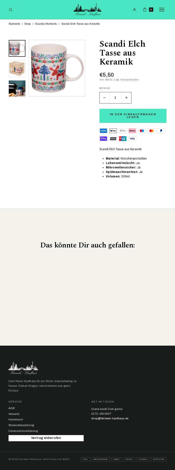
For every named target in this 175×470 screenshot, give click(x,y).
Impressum (16, 419)
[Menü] (162, 9)
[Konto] (134, 9)
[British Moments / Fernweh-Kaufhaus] (87, 9)
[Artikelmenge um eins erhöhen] (126, 97)
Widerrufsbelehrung (21, 425)
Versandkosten (129, 79)
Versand (14, 414)
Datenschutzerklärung (23, 431)
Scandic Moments (46, 23)
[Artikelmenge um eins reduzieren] (104, 97)
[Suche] (11, 10)
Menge (104, 88)
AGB (12, 408)
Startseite (14, 23)
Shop (27, 23)
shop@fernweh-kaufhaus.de (109, 418)
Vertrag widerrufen (46, 438)
